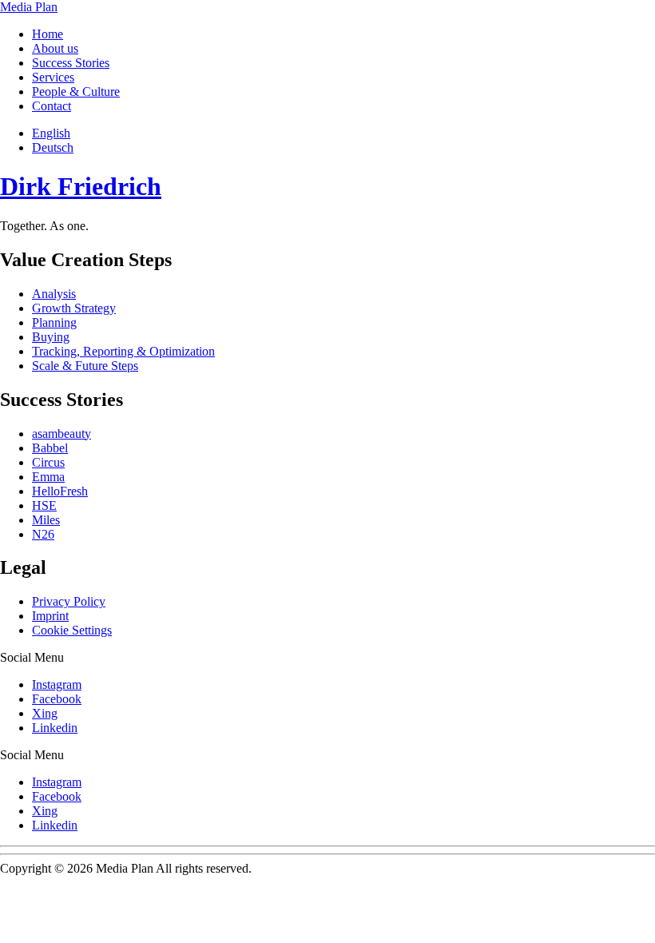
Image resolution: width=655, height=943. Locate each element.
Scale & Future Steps (85, 365)
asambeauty (61, 433)
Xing (45, 713)
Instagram (56, 684)
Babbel (50, 448)
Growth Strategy (74, 308)
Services (53, 77)
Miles (46, 520)
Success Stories (70, 63)
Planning (54, 322)
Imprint (50, 616)
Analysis (54, 293)
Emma (48, 476)
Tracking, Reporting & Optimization (123, 351)
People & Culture (76, 91)
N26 (43, 534)
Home (47, 34)
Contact (51, 106)
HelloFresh (60, 491)
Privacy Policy (68, 601)
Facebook (56, 699)
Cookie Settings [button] (72, 630)
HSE (44, 505)
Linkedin (54, 727)
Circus (48, 462)
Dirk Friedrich (80, 186)
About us (55, 48)
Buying (50, 337)
